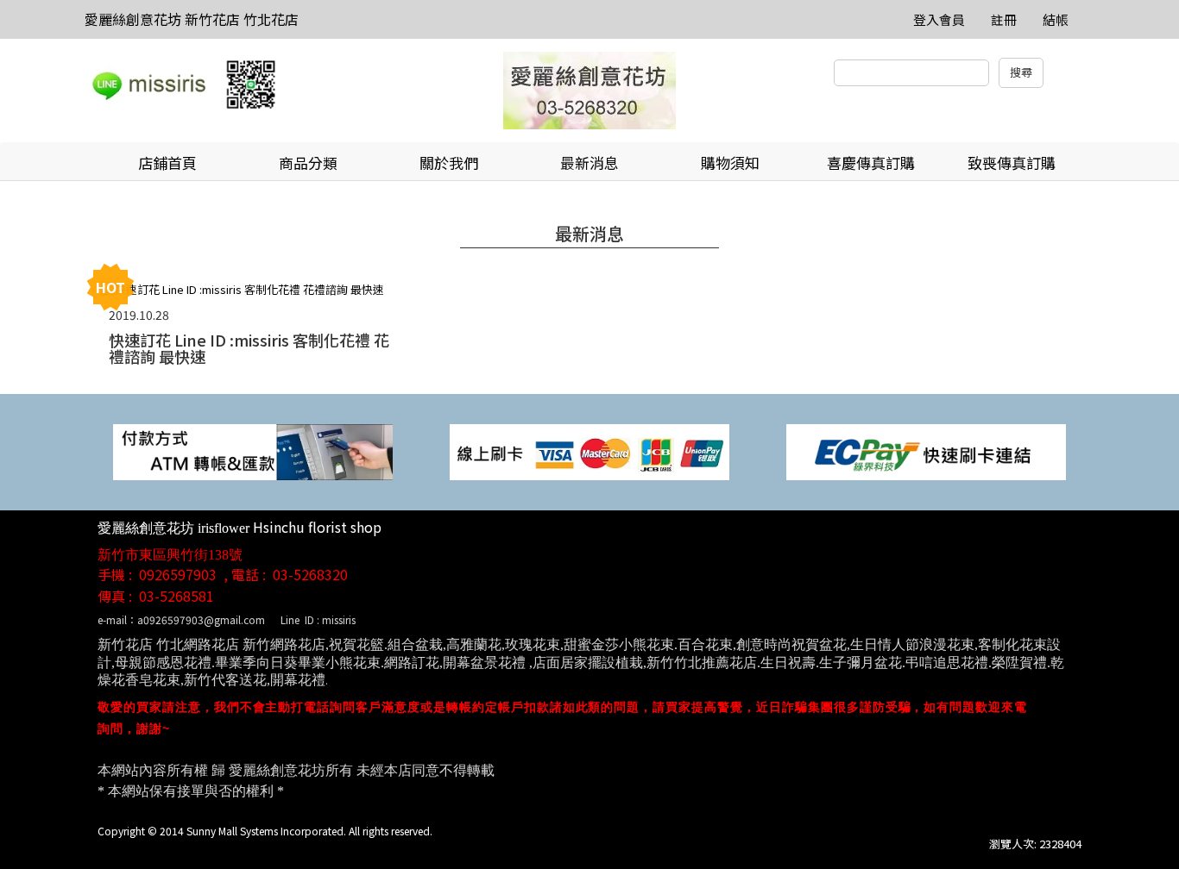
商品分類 (308, 162)
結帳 (1056, 19)
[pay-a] (589, 450)
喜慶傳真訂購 (871, 162)
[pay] (253, 450)
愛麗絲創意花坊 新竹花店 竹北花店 (192, 19)
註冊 (1004, 19)
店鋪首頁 (167, 162)
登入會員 (939, 19)
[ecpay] (926, 450)
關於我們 (448, 162)
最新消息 (589, 162)
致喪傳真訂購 (1012, 162)
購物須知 (730, 162)
